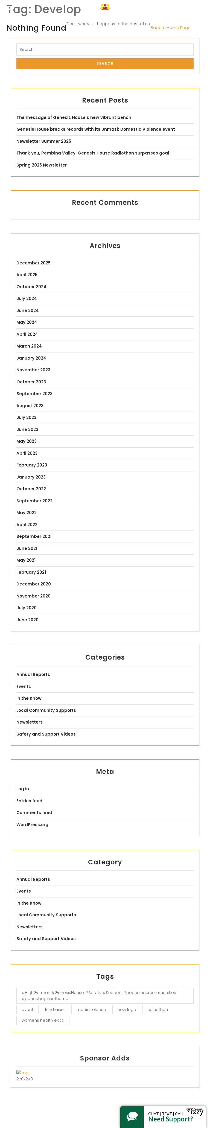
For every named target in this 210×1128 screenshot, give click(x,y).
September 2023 (34, 394)
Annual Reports (33, 674)
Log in (22, 789)
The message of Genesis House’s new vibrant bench (73, 117)
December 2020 (33, 584)
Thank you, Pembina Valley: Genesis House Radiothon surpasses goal (92, 153)
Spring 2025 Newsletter (41, 165)
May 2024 (26, 322)
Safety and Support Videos (46, 734)
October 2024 (31, 287)
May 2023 (26, 441)
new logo (127, 1009)
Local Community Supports (46, 710)
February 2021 (31, 572)
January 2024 (31, 358)
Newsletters (29, 722)
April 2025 (26, 275)
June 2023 (27, 429)
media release (91, 1009)
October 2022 (31, 489)
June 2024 (27, 310)
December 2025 (33, 263)
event (27, 1009)
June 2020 (27, 620)
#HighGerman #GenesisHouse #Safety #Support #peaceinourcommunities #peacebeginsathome (99, 996)
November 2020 (33, 596)
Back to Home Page (171, 27)
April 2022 (26, 524)
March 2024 (29, 346)
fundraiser (55, 1009)
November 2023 (33, 370)
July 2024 (26, 298)
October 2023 (31, 382)
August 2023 (29, 406)
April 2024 (27, 334)
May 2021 (26, 560)
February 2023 (31, 465)
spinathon (158, 1009)
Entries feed (29, 801)
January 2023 (31, 477)
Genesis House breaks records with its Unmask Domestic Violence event (95, 129)
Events (23, 686)
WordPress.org (32, 824)
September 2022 (34, 501)
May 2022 (26, 512)
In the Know (29, 698)
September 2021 (33, 536)
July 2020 (26, 608)
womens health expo (43, 1020)
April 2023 (26, 453)
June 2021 (26, 548)
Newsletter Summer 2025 (43, 141)
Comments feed (34, 812)
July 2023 (26, 417)
